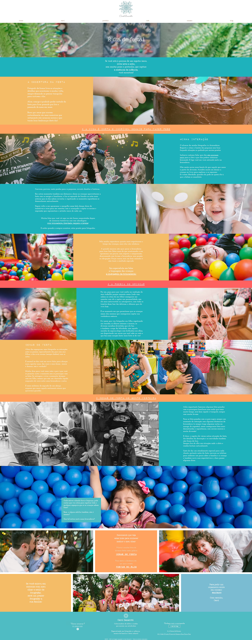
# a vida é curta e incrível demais (113, 129)
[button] (62, 20)
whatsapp (216, 592)
